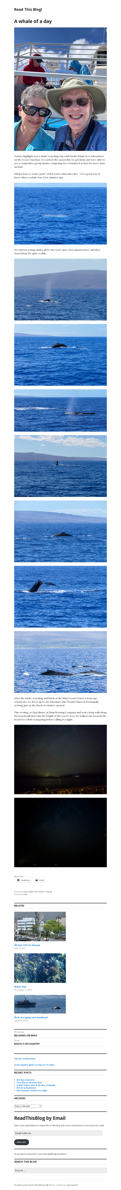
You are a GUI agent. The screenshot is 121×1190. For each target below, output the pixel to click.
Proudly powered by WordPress (29, 1185)
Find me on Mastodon (24, 1058)
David (49, 892)
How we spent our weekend (31, 1017)
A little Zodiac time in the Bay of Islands (36, 1085)
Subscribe (21, 1142)
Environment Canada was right (32, 1090)
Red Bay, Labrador (26, 1080)
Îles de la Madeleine (26, 1088)
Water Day (20, 986)
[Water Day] (40, 968)
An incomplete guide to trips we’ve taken (34, 1065)
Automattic (72, 1185)
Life (25, 894)
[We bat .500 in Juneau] (40, 926)
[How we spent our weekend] (40, 1004)
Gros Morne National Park (29, 1082)
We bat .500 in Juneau (27, 945)
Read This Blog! (28, 9)
